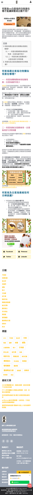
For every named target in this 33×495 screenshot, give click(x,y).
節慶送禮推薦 (6, 302)
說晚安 (4, 323)
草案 (24, 134)
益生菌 (4, 296)
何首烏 (4, 86)
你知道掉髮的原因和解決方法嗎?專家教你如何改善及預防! (16, 186)
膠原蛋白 (5, 308)
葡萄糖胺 (5, 317)
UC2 (4, 338)
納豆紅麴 (5, 305)
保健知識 (5, 278)
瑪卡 (3, 290)
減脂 (3, 287)
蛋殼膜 (19, 370)
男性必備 (5, 352)
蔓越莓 (16, 366)
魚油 (3, 327)
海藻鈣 (4, 284)
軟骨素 (5, 375)
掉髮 (16, 343)
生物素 (4, 293)
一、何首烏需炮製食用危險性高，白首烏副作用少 (18, 52)
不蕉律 (4, 275)
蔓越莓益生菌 (6, 320)
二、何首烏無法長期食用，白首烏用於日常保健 (18, 58)
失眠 (25, 338)
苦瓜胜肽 (5, 311)
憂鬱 (10, 343)
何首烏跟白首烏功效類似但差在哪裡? (16, 47)
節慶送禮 (16, 356)
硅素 (20, 352)
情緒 (4, 343)
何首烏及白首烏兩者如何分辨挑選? (16, 63)
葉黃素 (4, 314)
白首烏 (5, 102)
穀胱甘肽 (5, 299)
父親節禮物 (6, 347)
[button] (2, 2)
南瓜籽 (4, 281)
